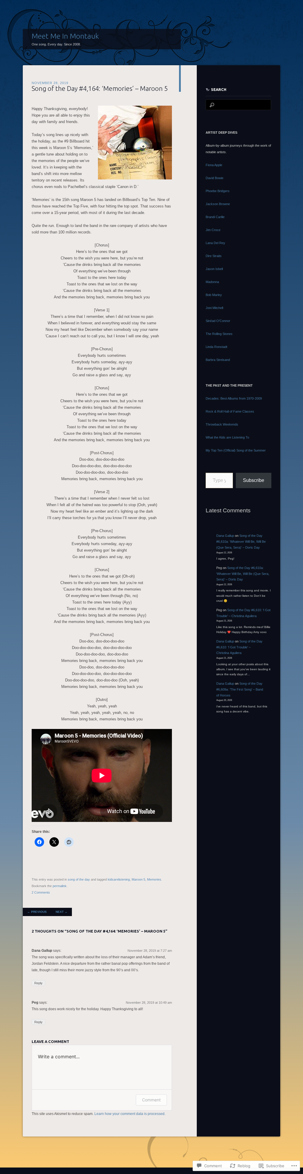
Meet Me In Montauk (65, 36)
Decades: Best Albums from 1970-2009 (234, 398)
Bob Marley (214, 295)
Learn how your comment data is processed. (129, 1114)
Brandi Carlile (215, 217)
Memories (154, 879)
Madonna (212, 282)
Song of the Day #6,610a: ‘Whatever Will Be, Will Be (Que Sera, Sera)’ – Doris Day (241, 541)
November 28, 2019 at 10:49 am (149, 1002)
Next (61, 911)
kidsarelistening (119, 879)
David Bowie (214, 178)
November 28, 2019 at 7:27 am (150, 950)
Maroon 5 (138, 879)
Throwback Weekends (222, 424)
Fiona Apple (214, 165)
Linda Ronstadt (216, 347)
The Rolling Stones (219, 334)
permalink (60, 886)
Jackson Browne (218, 204)
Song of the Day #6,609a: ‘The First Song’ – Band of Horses (239, 689)
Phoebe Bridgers (218, 191)
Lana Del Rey (215, 243)
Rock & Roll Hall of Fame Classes (230, 411)
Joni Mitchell (214, 308)
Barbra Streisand (218, 360)
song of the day (79, 879)
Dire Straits (214, 256)
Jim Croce (213, 230)
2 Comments (41, 892)
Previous (37, 911)
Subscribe (253, 480)
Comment (151, 1099)
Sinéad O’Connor (218, 321)
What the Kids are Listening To (227, 437)
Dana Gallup (225, 535)
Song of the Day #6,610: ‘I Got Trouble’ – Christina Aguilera (239, 647)
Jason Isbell (214, 269)
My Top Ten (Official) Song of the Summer (236, 450)
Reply (38, 983)
